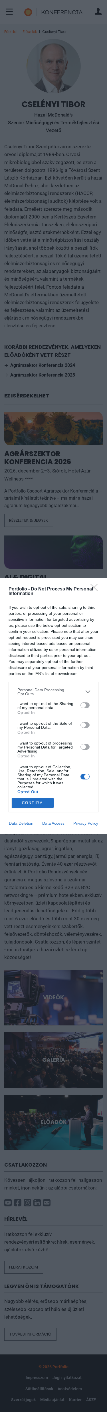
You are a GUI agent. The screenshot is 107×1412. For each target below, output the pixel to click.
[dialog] (53, 706)
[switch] (85, 705)
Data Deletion (21, 823)
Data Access (53, 823)
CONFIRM (32, 803)
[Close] (95, 589)
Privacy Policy (85, 823)
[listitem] (53, 692)
